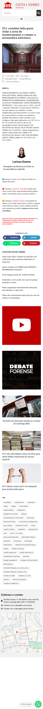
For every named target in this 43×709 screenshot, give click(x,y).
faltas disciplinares (20, 218)
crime (6, 506)
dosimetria (21, 510)
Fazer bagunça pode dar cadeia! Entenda (18, 275)
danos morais (9, 510)
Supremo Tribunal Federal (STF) (15, 572)
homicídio (21, 529)
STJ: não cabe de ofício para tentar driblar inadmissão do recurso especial (21, 457)
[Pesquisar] (38, 13)
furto (33, 525)
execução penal (10, 522)
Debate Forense (19, 201)
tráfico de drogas (19, 579)
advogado (7, 502)
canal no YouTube (19, 189)
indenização (32, 529)
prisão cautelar (18, 549)
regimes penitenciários (29, 560)
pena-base (28, 541)
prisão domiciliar (10, 552)
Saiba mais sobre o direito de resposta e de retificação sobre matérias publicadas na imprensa (19, 259)
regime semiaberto (10, 560)
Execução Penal (11, 79)
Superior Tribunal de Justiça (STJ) (23, 220)
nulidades (17, 541)
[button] (21, 19)
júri (5, 533)
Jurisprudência (25, 79)
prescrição (8, 545)
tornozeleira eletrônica (10, 222)
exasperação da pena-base (13, 518)
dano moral (23, 506)
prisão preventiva (26, 552)
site (18, 179)
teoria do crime (9, 576)
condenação (19, 502)
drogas (24, 514)
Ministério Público (28, 537)
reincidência (8, 564)
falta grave (9, 218)
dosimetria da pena (11, 514)
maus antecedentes (11, 537)
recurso (26, 556)
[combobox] (19, 13)
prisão (6, 549)
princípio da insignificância (25, 545)
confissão (31, 502)
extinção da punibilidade (28, 522)
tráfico (6, 579)
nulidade (7, 541)
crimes (13, 506)
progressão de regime (12, 556)
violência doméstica (11, 583)
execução (30, 518)
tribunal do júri (24, 576)
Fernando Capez (22, 525)
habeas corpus (9, 529)
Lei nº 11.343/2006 (16, 533)
